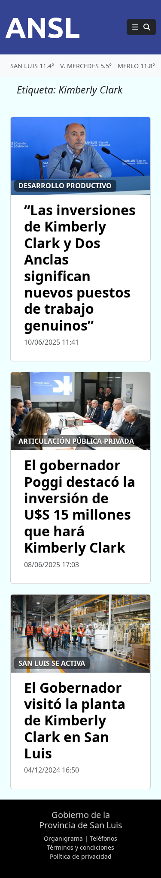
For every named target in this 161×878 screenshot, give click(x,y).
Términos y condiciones (80, 847)
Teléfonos (103, 838)
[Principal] (141, 27)
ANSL (42, 27)
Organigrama (63, 838)
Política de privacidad (81, 856)
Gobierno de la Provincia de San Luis (80, 820)
